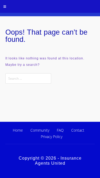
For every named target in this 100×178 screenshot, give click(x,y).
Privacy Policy (51, 136)
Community (39, 130)
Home (18, 130)
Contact (77, 130)
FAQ (60, 130)
